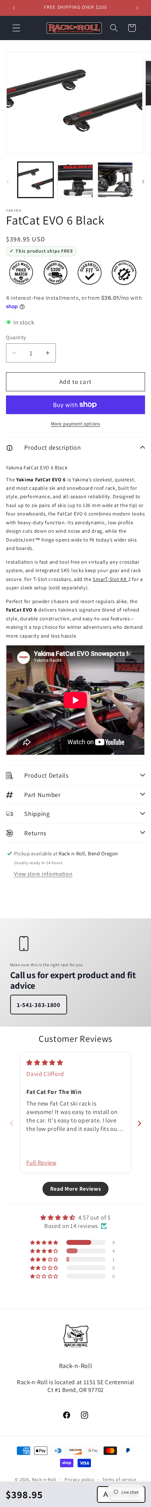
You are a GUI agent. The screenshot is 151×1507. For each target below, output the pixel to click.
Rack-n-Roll (44, 1479)
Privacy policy (79, 1479)
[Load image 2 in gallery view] (75, 180)
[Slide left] (7, 182)
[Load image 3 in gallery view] (115, 180)
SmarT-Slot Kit (110, 579)
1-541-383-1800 (38, 1005)
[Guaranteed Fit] (89, 273)
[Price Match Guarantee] (21, 273)
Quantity (16, 337)
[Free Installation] (124, 273)
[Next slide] (139, 1123)
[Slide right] (143, 182)
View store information (43, 874)
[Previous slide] (11, 1123)
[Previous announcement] (13, 7)
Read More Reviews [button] (75, 1188)
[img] (44, 1062)
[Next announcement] (137, 7)
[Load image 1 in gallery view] (35, 180)
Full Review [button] (41, 1162)
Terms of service (119, 1479)
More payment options (75, 423)
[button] (16, 28)
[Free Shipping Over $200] (55, 273)
